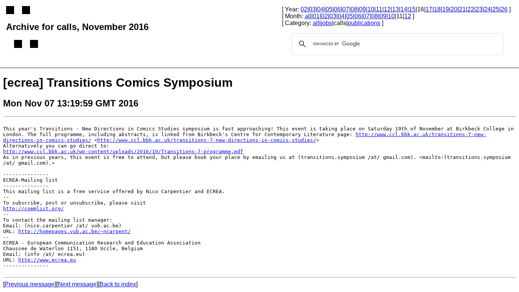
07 (345, 9)
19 (445, 9)
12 (387, 9)
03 (312, 9)
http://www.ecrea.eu (47, 260)
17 (429, 9)
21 (462, 9)
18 (437, 9)
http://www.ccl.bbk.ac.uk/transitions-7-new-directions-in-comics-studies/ (206, 140)
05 (329, 9)
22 (470, 9)
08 (354, 9)
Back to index (118, 284)
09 (362, 9)
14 (403, 9)
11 (379, 9)
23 (479, 9)
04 (320, 9)
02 (304, 9)
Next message (77, 284)
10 (370, 9)
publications (364, 23)
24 (487, 9)
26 (504, 9)
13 (395, 9)
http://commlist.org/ (33, 208)
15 (412, 9)
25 (495, 9)
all (308, 16)
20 (454, 9)
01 (316, 16)
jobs (326, 23)
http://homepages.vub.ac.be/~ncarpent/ (74, 231)
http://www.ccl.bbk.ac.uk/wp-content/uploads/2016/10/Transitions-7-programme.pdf (123, 151)
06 (337, 9)
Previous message (30, 284)
